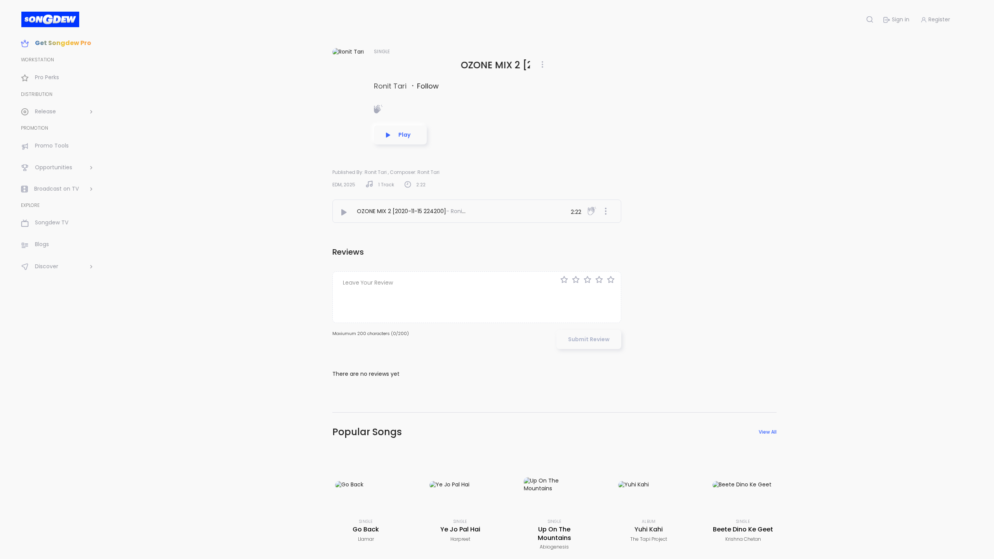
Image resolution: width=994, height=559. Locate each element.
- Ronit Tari (461, 211)
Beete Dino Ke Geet (743, 529)
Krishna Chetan (743, 539)
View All (768, 432)
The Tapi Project (648, 539)
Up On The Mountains (554, 533)
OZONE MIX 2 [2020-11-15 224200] (401, 211)
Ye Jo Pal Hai (460, 529)
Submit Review (589, 339)
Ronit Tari (391, 86)
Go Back (366, 529)
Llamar (366, 539)
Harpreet (460, 539)
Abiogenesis (554, 546)
